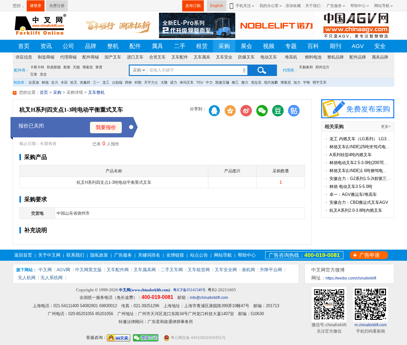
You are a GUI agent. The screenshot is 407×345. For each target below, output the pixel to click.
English (216, 5)
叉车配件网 (118, 269)
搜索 (261, 70)
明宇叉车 (320, 82)
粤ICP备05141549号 (189, 290)
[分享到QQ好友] (214, 110)
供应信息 (24, 57)
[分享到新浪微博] (246, 110)
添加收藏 (293, 5)
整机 (113, 46)
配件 (135, 46)
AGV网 (63, 269)
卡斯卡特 (37, 67)
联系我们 (75, 255)
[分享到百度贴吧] (293, 110)
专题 (291, 46)
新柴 (66, 67)
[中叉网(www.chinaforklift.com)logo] (40, 25)
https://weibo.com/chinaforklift (351, 278)
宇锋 (306, 82)
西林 (128, 82)
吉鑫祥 (85, 82)
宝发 (33, 73)
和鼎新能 (54, 67)
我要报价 (106, 127)
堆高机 (291, 57)
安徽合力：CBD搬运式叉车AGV (358, 202)
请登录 (35, 5)
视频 (268, 46)
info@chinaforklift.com (209, 297)
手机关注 (243, 5)
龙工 (105, 82)
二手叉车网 (172, 269)
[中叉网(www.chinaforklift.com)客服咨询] (118, 337)
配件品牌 (357, 57)
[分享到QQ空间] (230, 110)
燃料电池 (313, 57)
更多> (386, 126)
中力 (209, 82)
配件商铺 (90, 57)
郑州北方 (322, 67)
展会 (246, 46)
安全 (380, 46)
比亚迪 (34, 82)
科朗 (138, 82)
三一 (96, 82)
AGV (358, 46)
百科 (313, 46)
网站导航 (382, 5)
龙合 (43, 73)
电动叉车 (268, 57)
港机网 (248, 269)
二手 (179, 46)
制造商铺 (46, 57)
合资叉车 (157, 57)
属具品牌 (380, 57)
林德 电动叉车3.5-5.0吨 (350, 186)
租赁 (202, 46)
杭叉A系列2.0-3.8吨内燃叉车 (355, 210)
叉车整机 (96, 92)
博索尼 (87, 67)
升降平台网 (271, 269)
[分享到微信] (262, 110)
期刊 (335, 46)
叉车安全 (224, 57)
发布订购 (193, 5)
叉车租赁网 (199, 269)
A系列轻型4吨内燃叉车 (350, 154)
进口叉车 (135, 57)
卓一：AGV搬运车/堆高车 (353, 194)
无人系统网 (51, 277)
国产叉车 (113, 57)
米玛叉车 (187, 82)
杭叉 (73, 82)
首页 (24, 46)
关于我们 (313, 5)
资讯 (46, 46)
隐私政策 (99, 255)
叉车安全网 (226, 269)
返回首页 (23, 255)
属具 (157, 46)
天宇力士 (151, 82)
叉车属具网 (145, 269)
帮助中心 (358, 5)
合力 (54, 82)
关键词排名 (149, 255)
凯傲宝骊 (222, 82)
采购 (224, 46)
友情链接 (175, 255)
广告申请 (369, 255)
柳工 (235, 82)
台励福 (117, 82)
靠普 (98, 67)
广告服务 (334, 5)
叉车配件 (179, 57)
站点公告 (199, 255)
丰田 (64, 82)
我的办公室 (269, 5)
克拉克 (256, 82)
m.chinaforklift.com (371, 325)
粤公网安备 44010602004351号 (198, 337)
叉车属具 (202, 57)
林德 (45, 82)
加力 (296, 82)
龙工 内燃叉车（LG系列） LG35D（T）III (367, 138)
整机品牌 (335, 57)
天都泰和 (306, 67)
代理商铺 (68, 57)
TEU (199, 82)
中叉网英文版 (88, 269)
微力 (244, 82)
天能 (76, 67)
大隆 (164, 82)
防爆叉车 (246, 57)
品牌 (90, 46)
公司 (68, 46)
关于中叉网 (49, 255)
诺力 (173, 82)
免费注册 (57, 5)
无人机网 (27, 277)
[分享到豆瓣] (278, 110)
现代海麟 (271, 82)
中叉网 (45, 269)
